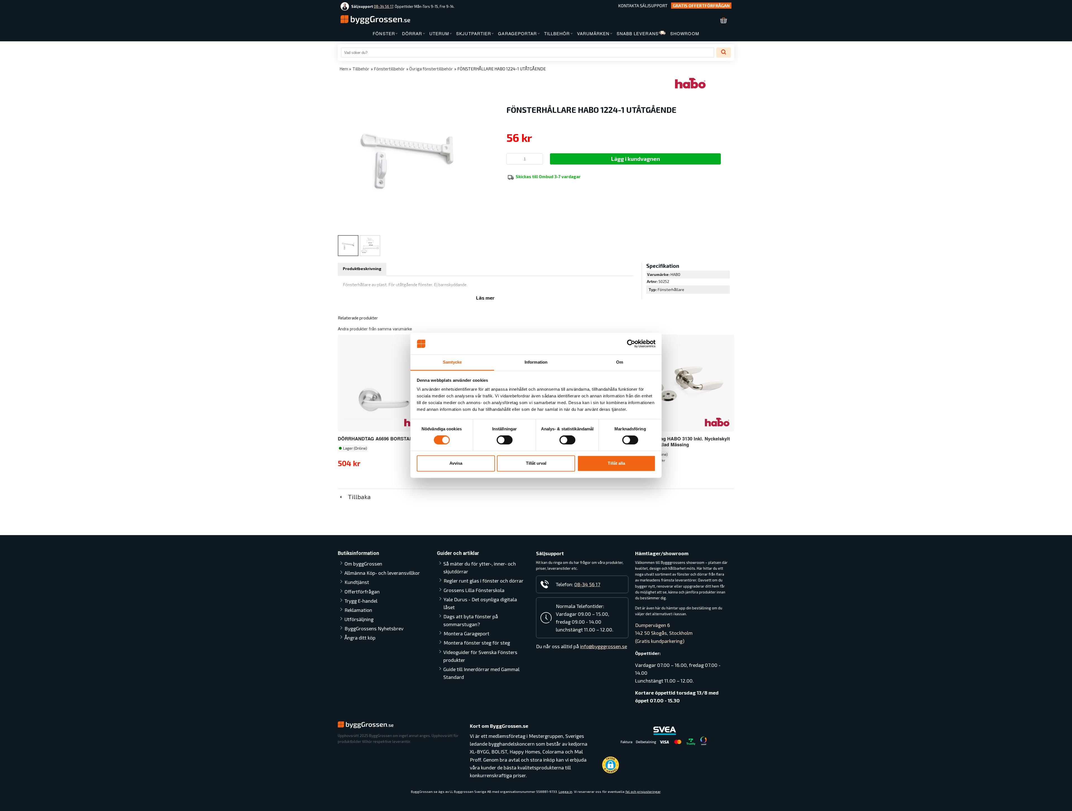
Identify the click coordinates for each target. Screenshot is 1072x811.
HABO (675, 274)
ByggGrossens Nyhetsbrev (373, 628)
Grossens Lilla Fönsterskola (474, 590)
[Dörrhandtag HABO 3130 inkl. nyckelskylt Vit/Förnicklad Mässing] (717, 421)
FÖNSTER (384, 33)
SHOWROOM (684, 33)
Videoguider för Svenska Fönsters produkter (480, 656)
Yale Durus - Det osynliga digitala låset (480, 603)
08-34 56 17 (383, 6)
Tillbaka (357, 496)
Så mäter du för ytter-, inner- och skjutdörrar (479, 567)
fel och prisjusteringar (643, 791)
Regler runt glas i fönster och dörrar (483, 581)
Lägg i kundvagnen (635, 158)
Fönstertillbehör (389, 68)
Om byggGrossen (363, 563)
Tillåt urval (536, 463)
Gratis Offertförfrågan (701, 5)
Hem (343, 68)
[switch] (505, 440)
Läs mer (485, 298)
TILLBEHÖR (557, 33)
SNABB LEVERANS (638, 33)
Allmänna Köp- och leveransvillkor (382, 573)
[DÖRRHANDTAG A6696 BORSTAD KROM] (385, 383)
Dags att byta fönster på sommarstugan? (470, 620)
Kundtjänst (356, 582)
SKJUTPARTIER (473, 33)
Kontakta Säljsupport (642, 5)
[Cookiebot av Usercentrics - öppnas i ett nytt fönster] (631, 344)
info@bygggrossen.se (603, 646)
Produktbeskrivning (362, 268)
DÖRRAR (412, 33)
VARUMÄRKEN (593, 33)
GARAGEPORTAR (517, 33)
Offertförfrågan (362, 591)
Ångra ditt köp (359, 638)
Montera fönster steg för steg (477, 643)
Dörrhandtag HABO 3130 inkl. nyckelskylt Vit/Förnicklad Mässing (684, 441)
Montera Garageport (466, 633)
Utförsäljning (359, 619)
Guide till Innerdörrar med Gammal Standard (481, 673)
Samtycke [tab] (452, 362)
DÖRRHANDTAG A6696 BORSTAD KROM (383, 438)
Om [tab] (619, 362)
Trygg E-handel (360, 601)
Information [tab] (536, 362)
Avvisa (455, 463)
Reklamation (358, 610)
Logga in (565, 791)
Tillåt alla (616, 463)
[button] (610, 765)
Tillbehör (361, 68)
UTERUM (439, 33)
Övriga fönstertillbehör (431, 68)
